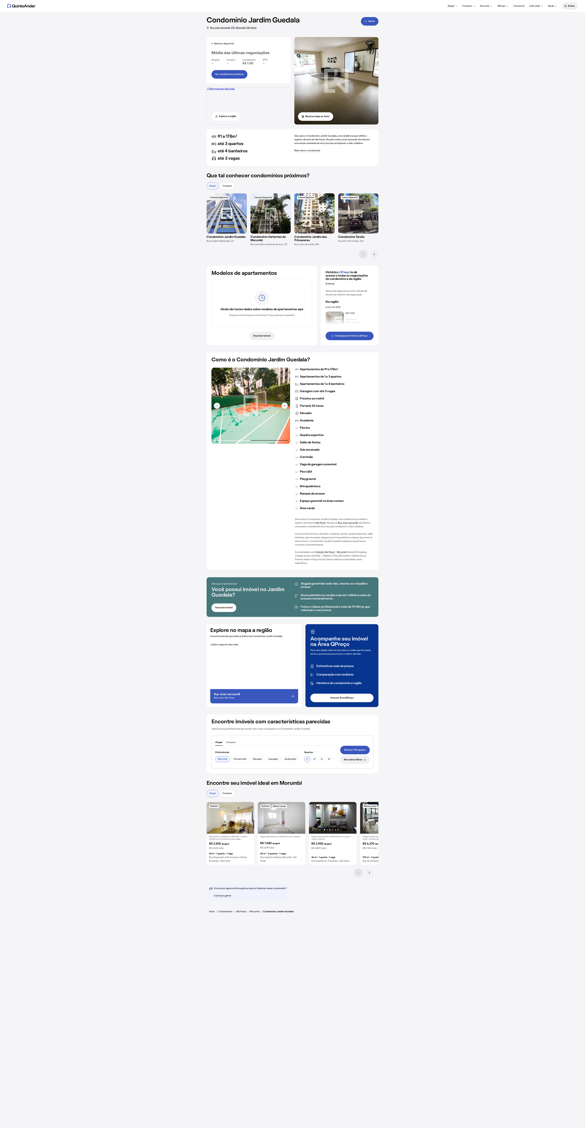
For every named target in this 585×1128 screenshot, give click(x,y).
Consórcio (519, 6)
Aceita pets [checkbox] (290, 759)
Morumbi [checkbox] (222, 759)
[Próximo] (374, 254)
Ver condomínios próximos (229, 74)
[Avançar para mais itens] (285, 406)
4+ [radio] (329, 759)
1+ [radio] (307, 759)
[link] (355, 750)
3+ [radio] (322, 759)
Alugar (451, 6)
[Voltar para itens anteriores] (217, 406)
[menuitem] (452, 6)
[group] (230, 833)
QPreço (501, 6)
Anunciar (484, 6)
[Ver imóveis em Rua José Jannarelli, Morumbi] (221, 89)
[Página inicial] (21, 6)
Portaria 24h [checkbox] (240, 759)
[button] (230, 833)
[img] (227, 213)
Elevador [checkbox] (257, 759)
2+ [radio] (314, 759)
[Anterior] (363, 254)
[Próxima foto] (249, 818)
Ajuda (551, 6)
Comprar (467, 6)
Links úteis (534, 6)
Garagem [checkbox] (273, 759)
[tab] (218, 743)
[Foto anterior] (212, 818)
